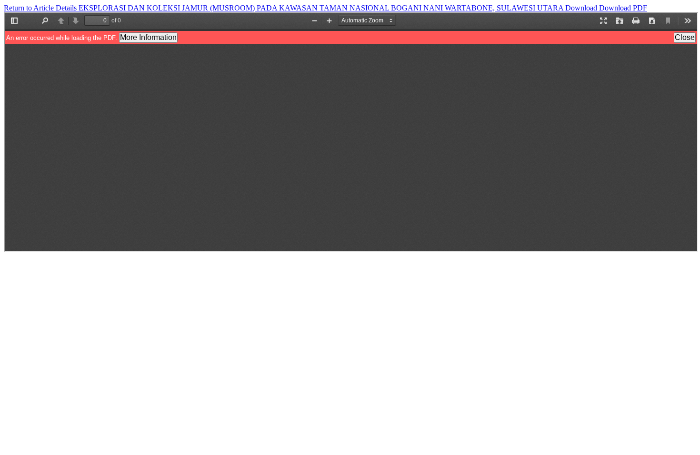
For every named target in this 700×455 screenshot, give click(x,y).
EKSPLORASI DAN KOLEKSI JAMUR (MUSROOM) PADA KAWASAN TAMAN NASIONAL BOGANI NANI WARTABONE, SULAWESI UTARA (322, 8)
